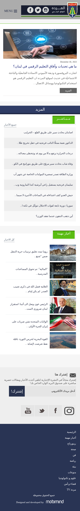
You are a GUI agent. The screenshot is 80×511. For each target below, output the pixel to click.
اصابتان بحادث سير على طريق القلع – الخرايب (48, 132)
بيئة (74, 466)
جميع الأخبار (10, 124)
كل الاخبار (9, 239)
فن (74, 455)
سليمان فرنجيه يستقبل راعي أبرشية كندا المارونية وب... (43, 184)
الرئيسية (71, 431)
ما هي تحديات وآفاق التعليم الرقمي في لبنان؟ (45, 66)
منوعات (72, 472)
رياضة (73, 460)
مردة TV (71, 489)
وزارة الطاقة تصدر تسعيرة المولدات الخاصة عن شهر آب (43, 174)
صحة (73, 449)
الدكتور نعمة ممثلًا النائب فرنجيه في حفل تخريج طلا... (45, 142)
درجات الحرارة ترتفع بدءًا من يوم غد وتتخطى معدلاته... (44, 153)
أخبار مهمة (70, 437)
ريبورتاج (71, 443)
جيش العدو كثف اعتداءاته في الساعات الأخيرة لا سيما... (44, 195)
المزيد (68, 90)
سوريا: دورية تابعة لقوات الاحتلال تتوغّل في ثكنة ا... (46, 205)
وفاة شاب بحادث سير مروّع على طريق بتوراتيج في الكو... (42, 163)
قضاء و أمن (70, 483)
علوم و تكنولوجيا (67, 478)
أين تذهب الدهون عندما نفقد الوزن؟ (54, 216)
